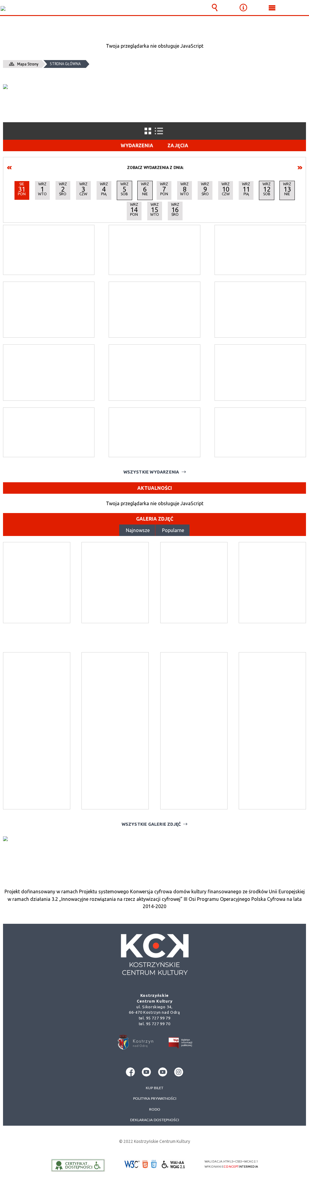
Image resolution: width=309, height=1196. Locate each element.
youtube (146, 1071)
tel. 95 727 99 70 (154, 1024)
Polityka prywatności (154, 1098)
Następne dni (299, 167)
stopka (154, 952)
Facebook (130, 1071)
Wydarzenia (137, 145)
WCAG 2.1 (173, 1164)
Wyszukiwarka (214, 7)
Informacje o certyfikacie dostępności (78, 1165)
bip (181, 1044)
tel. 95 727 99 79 (154, 1018)
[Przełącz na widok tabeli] (158, 131)
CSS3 (154, 1165)
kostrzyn (135, 1042)
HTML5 (145, 1164)
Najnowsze (138, 530)
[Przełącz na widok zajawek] (147, 131)
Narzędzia (243, 7)
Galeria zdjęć (154, 518)
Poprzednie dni (9, 167)
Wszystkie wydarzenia (151, 472)
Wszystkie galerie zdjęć (151, 824)
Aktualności (154, 488)
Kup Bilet (154, 1088)
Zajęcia (177, 145)
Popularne (173, 530)
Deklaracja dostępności (154, 1120)
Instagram (178, 1071)
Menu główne (272, 7)
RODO (154, 1109)
